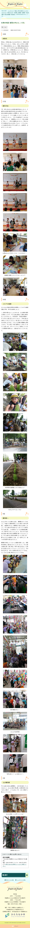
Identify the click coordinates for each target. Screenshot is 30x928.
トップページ (11, 10)
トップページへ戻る (21, 880)
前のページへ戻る (10, 880)
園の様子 (13, 14)
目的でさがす (10, 12)
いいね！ (5, 27)
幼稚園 (23, 12)
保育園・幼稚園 (17, 12)
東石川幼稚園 (7, 14)
